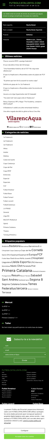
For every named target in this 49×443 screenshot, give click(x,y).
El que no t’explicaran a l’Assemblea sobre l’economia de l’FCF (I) (22, 89)
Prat (33, 266)
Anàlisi (5, 152)
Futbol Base (7, 193)
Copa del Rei (7, 167)
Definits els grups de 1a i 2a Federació (16, 84)
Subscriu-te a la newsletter (28, 339)
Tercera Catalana (32, 289)
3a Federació (8, 145)
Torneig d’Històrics (9, 235)
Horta (22, 258)
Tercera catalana (31, 376)
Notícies (4, 374)
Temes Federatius (36, 399)
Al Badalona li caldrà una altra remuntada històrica (21, 108)
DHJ (8, 255)
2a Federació (8, 141)
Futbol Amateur (8, 190)
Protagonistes (6, 276)
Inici (3, 372)
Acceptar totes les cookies (24, 436)
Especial (6, 178)
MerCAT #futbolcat (10, 220)
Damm (4, 255)
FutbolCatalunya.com (25, 3)
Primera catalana (31, 372)
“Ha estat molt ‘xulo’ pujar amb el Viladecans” (19, 98)
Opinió (5, 223)
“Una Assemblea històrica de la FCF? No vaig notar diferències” (21, 70)
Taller (3, 378)
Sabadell (36, 275)
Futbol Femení (8, 197)
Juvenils (28, 258)
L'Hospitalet (37, 258)
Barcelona (24, 246)
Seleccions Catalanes (37, 393)
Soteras (24, 284)
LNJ (33, 262)
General (6, 212)
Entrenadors (34, 395)
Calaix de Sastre (9, 160)
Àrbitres (6, 156)
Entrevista (6, 175)
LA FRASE (7, 208)
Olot (19, 265)
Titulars (6, 231)
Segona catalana (31, 374)
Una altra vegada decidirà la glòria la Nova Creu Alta (21, 111)
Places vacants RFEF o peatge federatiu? (17, 61)
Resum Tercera (25, 276)
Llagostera (6, 262)
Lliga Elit (6, 216)
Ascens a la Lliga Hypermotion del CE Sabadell (19, 94)
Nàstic (13, 266)
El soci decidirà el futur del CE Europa (16, 65)
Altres (5, 148)
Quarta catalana (31, 378)
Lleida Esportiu (21, 262)
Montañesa (6, 266)
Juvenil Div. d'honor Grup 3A (35, 380)
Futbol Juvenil (8, 201)
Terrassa (6, 292)
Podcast (4, 384)
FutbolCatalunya (9, 205)
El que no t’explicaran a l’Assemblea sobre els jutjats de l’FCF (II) (24, 76)
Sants (27, 280)
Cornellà (37, 250)
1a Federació (7, 137)
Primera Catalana (9, 227)
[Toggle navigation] (4, 5)
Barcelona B (34, 246)
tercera (21, 288)
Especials (6, 182)
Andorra (5, 246)
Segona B (36, 279)
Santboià (22, 280)
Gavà (12, 258)
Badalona (15, 246)
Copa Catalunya (9, 163)
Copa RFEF (7, 171)
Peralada (27, 266)
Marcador (4, 376)
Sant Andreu (10, 279)
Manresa (38, 262)
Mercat (4, 382)
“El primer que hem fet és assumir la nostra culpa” (20, 81)
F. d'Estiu (4, 380)
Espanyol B (23, 255)
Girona (17, 258)
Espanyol (14, 255)
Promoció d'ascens (38, 271)
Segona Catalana (11, 284)
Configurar (24, 430)
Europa (33, 254)
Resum (15, 275)
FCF (4, 186)
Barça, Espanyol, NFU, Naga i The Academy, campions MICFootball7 (22, 103)
